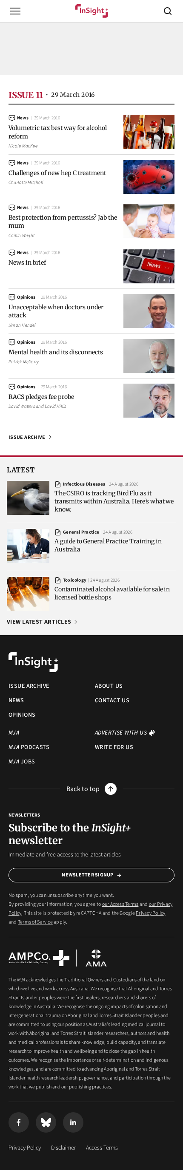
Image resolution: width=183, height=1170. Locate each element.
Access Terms (102, 1148)
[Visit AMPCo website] (39, 958)
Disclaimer (63, 1148)
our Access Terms (120, 904)
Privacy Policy (150, 913)
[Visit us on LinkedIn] (73, 1122)
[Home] (91, 11)
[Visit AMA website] (96, 958)
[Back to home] (33, 662)
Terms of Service (35, 922)
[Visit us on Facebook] (19, 1122)
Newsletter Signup (87, 875)
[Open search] (167, 11)
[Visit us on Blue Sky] (46, 1122)
